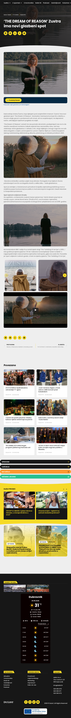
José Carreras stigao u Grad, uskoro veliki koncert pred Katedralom (49, 390)
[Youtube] (38, 702)
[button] (5, 33)
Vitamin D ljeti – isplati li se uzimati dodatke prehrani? (16, 512)
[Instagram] (30, 702)
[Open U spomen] (21, 3)
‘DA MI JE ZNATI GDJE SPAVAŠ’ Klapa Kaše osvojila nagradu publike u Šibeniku (51, 447)
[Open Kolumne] (70, 3)
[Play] (35, 310)
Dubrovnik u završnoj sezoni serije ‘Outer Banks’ (50, 419)
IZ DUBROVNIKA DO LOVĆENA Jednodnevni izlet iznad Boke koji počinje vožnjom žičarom (51, 513)
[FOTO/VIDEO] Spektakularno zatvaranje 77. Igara (17, 389)
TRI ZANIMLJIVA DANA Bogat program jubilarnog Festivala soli (18, 447)
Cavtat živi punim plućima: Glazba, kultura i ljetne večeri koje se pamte (19, 419)
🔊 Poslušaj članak (13, 100)
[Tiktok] (34, 702)
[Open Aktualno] (10, 3)
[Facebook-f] (26, 702)
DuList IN (23, 15)
